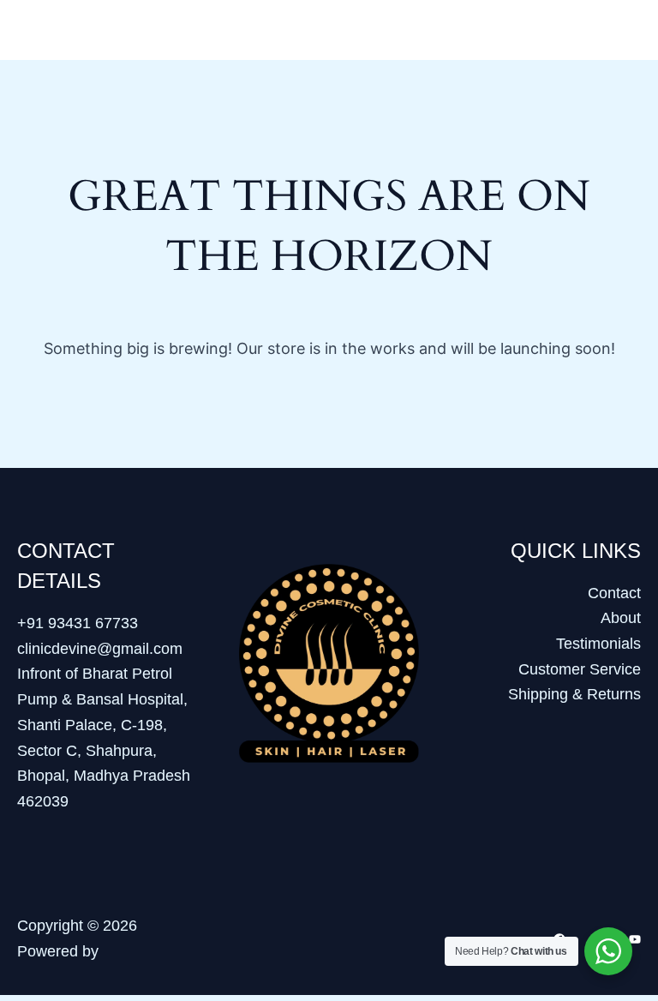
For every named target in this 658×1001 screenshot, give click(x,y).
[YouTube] (635, 939)
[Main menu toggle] (621, 29)
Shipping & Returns (574, 694)
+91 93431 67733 (77, 623)
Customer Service (579, 669)
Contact (614, 593)
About (621, 617)
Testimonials (598, 643)
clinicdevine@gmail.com (99, 648)
